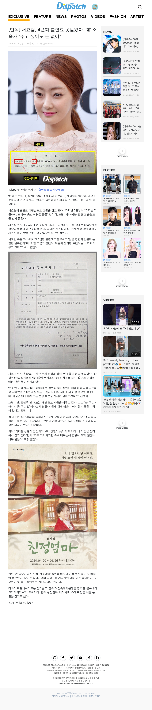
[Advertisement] (60, 625)
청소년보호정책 (79, 696)
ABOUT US (94, 696)
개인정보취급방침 (60, 696)
